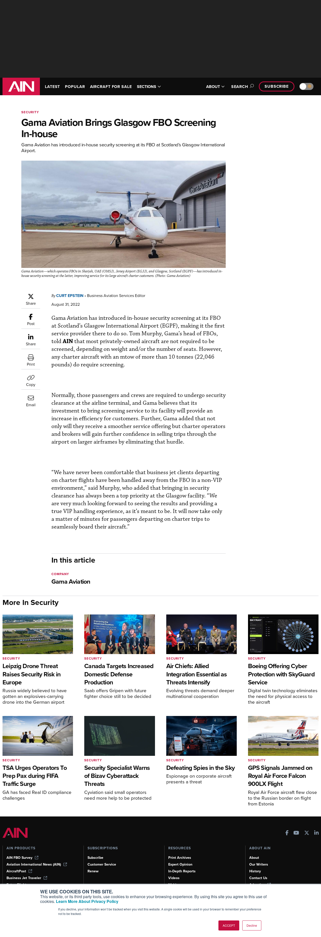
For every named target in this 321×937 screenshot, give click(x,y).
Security (30, 112)
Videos (174, 878)
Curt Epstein (70, 295)
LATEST (52, 86)
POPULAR (75, 86)
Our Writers (258, 864)
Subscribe (277, 86)
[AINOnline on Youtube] (296, 833)
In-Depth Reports (182, 871)
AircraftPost (16, 871)
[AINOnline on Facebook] (287, 833)
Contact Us (258, 878)
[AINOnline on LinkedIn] (316, 833)
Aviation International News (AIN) (34, 864)
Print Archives (179, 858)
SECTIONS (146, 86)
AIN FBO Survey (19, 858)
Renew (93, 871)
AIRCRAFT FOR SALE (111, 86)
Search (239, 86)
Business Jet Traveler (24, 878)
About (254, 858)
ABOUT (213, 86)
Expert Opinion (180, 864)
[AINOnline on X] (306, 833)
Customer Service (102, 864)
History (255, 871)
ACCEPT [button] (229, 925)
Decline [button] (252, 925)
